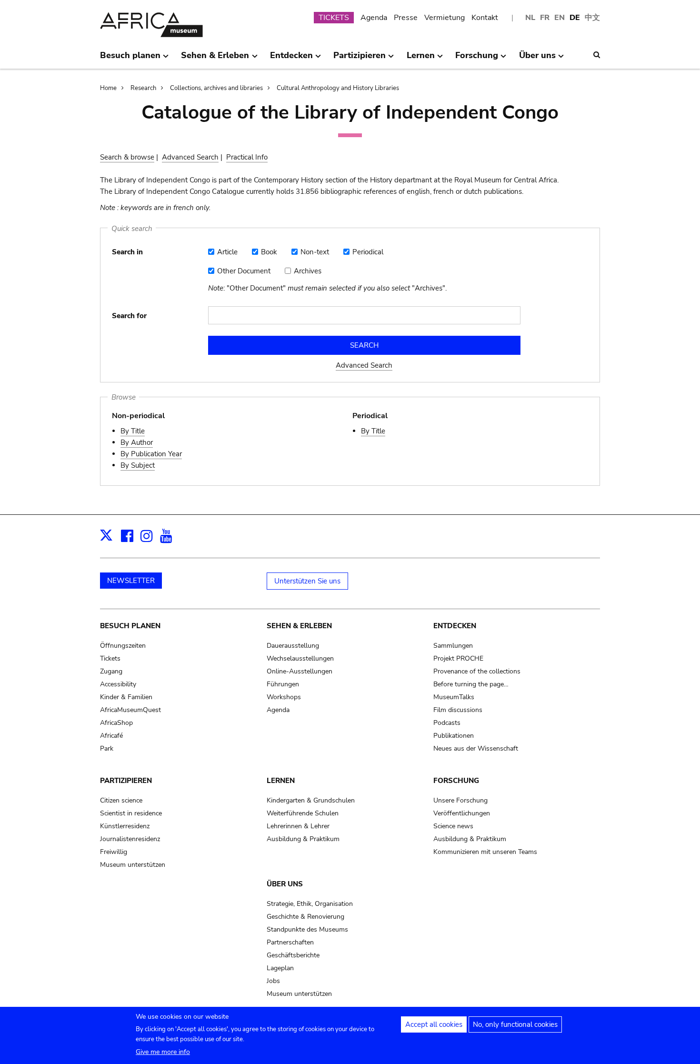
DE (575, 17)
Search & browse (127, 157)
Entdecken (454, 626)
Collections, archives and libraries (216, 88)
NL (530, 17)
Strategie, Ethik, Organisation (310, 903)
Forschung (456, 780)
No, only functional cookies (515, 1024)
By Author (136, 442)
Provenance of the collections (476, 671)
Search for (129, 316)
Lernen (281, 780)
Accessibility (118, 684)
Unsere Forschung (460, 800)
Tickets (110, 658)
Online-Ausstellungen (299, 671)
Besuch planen (130, 626)
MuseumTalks (453, 697)
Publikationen (453, 735)
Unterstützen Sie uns (307, 581)
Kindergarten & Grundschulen (311, 800)
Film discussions (457, 709)
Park (106, 748)
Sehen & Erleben (299, 626)
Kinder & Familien (126, 697)
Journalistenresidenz (130, 838)
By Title (132, 431)
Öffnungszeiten (123, 645)
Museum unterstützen (132, 864)
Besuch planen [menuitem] (130, 59)
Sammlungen (453, 645)
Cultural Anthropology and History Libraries (338, 88)
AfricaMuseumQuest (130, 709)
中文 (592, 17)
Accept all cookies (433, 1024)
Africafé (111, 735)
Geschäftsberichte (293, 955)
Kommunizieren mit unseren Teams (485, 851)
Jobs (273, 980)
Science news (453, 826)
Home (108, 88)
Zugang (111, 671)
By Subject (137, 465)
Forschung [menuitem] (476, 59)
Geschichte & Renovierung (305, 916)
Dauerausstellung (293, 645)
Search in (127, 252)
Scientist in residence (131, 813)
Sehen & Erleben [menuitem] (215, 59)
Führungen (283, 684)
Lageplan (280, 968)
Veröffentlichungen (461, 813)
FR (545, 17)
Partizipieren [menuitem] (359, 59)
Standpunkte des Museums (307, 929)
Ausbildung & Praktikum (303, 838)
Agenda (373, 17)
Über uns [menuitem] (537, 59)
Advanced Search (190, 157)
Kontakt (484, 17)
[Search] (596, 55)
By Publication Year (151, 454)
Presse (406, 17)
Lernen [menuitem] (421, 59)
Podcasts (446, 722)
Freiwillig (113, 851)
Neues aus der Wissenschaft (475, 748)
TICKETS (334, 17)
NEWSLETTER (131, 580)
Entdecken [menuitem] (291, 59)
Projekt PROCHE (458, 658)
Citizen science (121, 800)
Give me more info (163, 1051)
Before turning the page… (471, 684)
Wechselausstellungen (300, 658)
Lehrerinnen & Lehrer (298, 826)
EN (559, 17)
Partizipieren (126, 780)
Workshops (284, 697)
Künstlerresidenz (125, 826)
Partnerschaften (290, 942)
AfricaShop (116, 722)
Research (143, 88)
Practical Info (247, 157)
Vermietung (444, 17)
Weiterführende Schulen (303, 813)
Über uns (285, 884)
